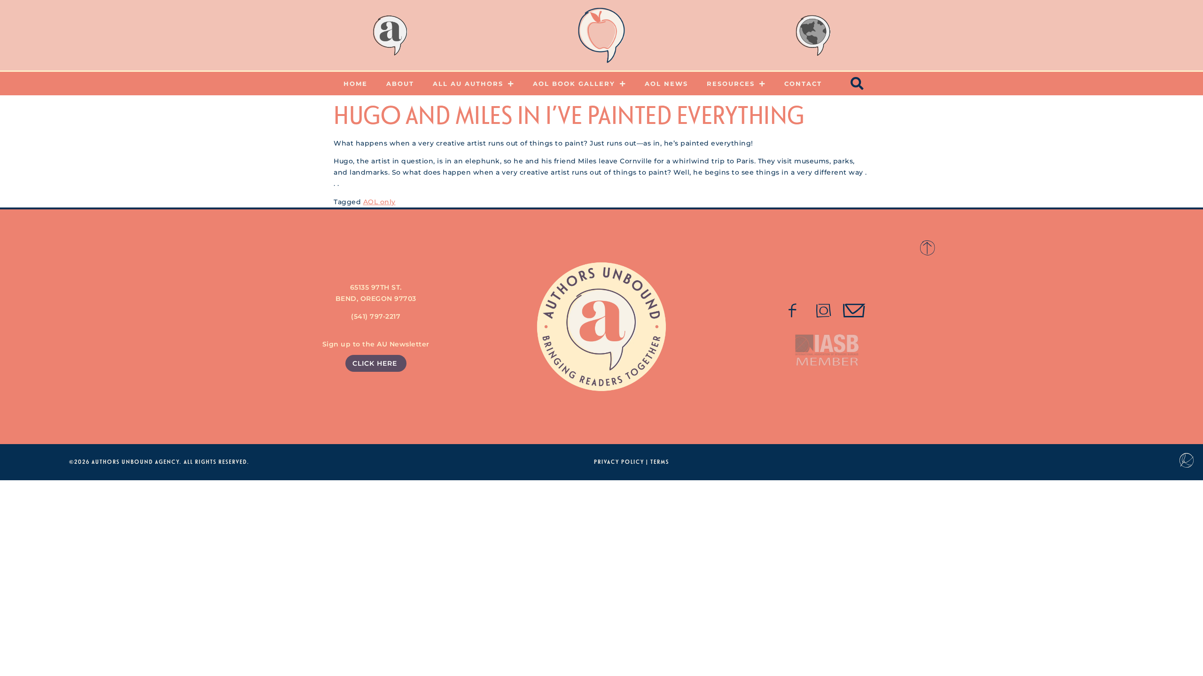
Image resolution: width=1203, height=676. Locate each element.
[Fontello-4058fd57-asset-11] (793, 311)
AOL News (666, 83)
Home (355, 83)
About (400, 83)
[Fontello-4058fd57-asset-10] (854, 311)
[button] (857, 83)
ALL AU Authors (468, 83)
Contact (803, 83)
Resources (731, 83)
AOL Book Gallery (574, 83)
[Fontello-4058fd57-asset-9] (823, 311)
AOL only (379, 202)
